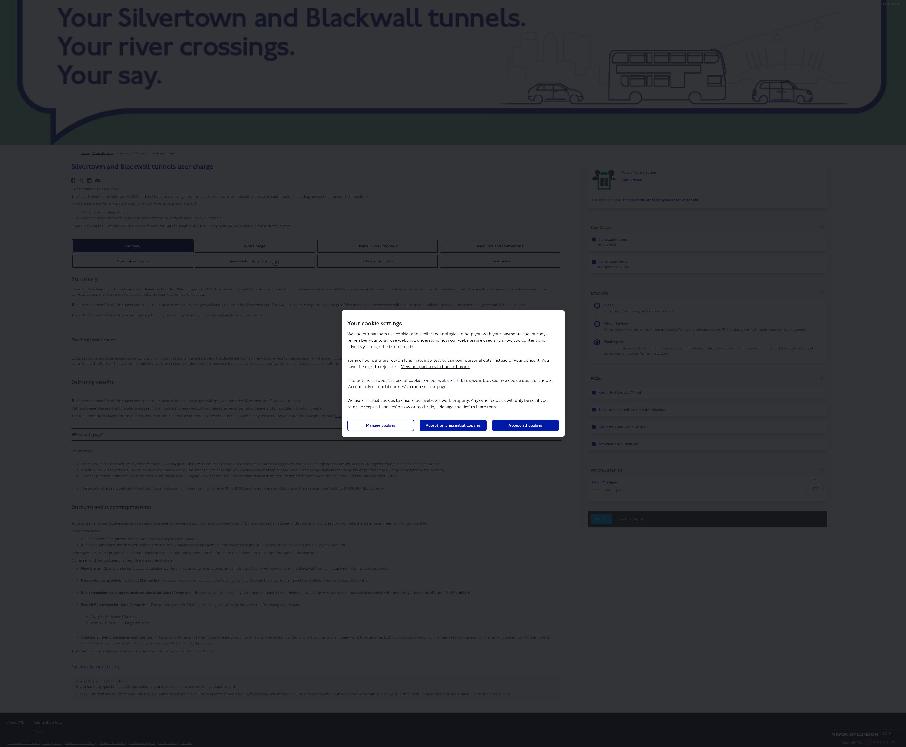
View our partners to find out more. (435, 366)
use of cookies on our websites (425, 380)
